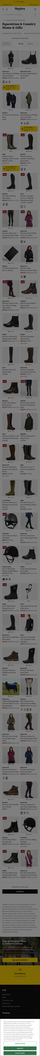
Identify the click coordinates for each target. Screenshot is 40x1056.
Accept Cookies (20, 1053)
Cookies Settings (20, 1043)
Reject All (20, 1048)
